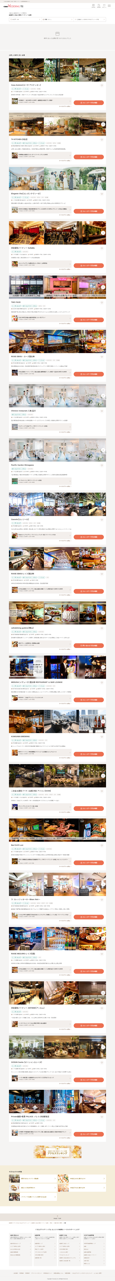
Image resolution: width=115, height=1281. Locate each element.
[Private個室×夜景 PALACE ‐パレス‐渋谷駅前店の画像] (57, 1101)
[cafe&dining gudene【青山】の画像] (57, 613)
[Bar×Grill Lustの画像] (57, 830)
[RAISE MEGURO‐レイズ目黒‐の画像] (57, 938)
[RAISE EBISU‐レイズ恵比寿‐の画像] (57, 558)
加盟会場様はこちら (58, 1273)
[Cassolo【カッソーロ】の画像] (57, 504)
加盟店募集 (67, 1273)
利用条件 (27, 1273)
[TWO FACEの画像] (57, 287)
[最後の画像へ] (103, 70)
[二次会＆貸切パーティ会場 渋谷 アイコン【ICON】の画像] (57, 775)
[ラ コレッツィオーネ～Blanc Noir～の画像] (57, 884)
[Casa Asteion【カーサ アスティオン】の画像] (57, 70)
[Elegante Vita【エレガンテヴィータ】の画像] (57, 178)
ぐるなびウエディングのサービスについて (82, 1273)
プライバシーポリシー (36, 1273)
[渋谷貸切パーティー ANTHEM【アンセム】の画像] (57, 993)
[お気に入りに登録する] (102, 85)
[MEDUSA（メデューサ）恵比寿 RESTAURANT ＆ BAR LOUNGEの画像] (57, 667)
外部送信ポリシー (47, 1273)
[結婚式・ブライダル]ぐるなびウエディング (19, 1223)
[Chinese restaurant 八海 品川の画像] (57, 395)
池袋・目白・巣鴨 (58, 1223)
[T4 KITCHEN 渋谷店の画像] (57, 124)
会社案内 (16, 1273)
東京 (51, 1223)
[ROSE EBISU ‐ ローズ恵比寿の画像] (57, 341)
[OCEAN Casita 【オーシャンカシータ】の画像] (57, 1047)
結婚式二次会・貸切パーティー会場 (39, 1223)
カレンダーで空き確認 (90, 102)
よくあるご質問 (97, 1273)
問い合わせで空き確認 (90, 645)
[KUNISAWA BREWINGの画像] (57, 721)
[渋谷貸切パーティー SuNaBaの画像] (57, 232)
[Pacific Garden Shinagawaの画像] (57, 450)
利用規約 (21, 1273)
